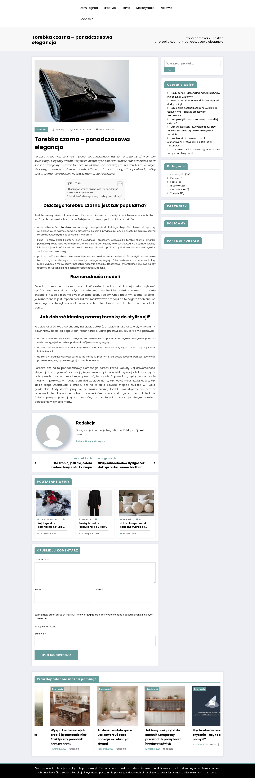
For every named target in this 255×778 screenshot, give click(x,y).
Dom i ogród (89, 8)
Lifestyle (110, 8)
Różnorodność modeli (81, 192)
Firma (126, 8)
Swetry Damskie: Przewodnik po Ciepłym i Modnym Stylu (93, 525)
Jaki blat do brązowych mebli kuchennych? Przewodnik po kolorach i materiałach (189, 141)
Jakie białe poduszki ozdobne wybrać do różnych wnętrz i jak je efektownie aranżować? (134, 525)
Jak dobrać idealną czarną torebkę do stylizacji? (95, 196)
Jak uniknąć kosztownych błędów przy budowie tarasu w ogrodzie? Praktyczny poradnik (191, 130)
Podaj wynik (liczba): (46, 626)
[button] (118, 184)
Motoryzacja (145, 8)
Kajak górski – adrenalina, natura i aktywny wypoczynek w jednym (51, 525)
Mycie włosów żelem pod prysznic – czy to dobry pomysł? (148, 734)
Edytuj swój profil (134, 430)
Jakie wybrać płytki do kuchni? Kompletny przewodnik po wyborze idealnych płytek (101, 737)
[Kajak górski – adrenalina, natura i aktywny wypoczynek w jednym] (53, 503)
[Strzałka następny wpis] (155, 463)
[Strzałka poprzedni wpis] (35, 463)
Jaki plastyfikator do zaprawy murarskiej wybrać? (193, 724)
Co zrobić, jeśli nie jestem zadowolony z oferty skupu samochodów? (71, 465)
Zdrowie (166, 8)
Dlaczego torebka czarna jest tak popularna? (93, 189)
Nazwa (38, 589)
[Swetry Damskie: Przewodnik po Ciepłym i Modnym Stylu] (95, 503)
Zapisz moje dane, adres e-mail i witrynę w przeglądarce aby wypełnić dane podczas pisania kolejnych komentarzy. (94, 616)
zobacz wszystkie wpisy (90, 441)
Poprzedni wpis (83, 458)
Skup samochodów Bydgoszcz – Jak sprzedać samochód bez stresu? (122, 465)
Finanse (174, 178)
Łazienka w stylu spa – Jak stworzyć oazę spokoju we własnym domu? (52, 737)
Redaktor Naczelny (49, 519)
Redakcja (87, 19)
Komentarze (42, 559)
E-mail (99, 589)
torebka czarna (70, 227)
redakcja (60, 129)
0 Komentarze (106, 129)
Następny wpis (107, 458)
